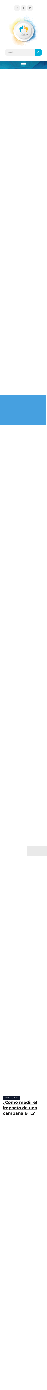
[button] (23, 65)
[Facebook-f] (23, 8)
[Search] (38, 52)
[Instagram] (17, 8)
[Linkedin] (30, 8)
